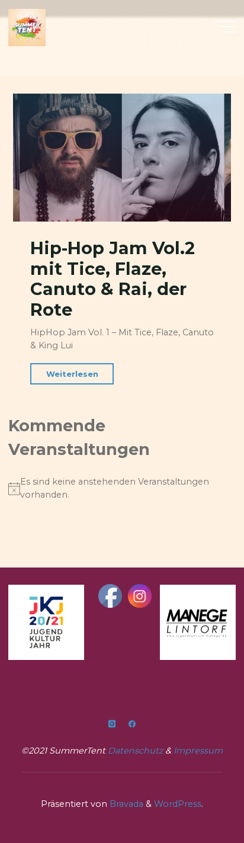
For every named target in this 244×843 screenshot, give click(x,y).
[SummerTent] (27, 26)
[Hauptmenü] (225, 27)
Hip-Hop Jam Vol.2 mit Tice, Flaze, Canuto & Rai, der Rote (112, 279)
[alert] (121, 488)
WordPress (177, 804)
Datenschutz (136, 750)
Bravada (125, 804)
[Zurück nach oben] (197, 796)
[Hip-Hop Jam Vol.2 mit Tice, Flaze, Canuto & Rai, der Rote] (122, 158)
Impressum (198, 750)
